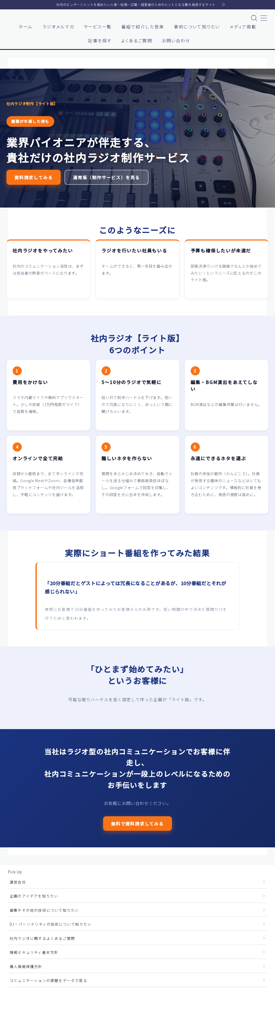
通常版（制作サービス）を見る (106, 177)
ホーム (25, 26)
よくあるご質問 (136, 40)
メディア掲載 (243, 26)
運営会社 (18, 882)
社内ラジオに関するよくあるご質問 (42, 938)
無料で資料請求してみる (137, 823)
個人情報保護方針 (26, 966)
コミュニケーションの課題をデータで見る (48, 980)
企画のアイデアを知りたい (34, 896)
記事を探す (100, 40)
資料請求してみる (34, 177)
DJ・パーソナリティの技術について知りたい (51, 924)
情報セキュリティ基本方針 (34, 952)
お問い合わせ (176, 40)
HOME (14, 999)
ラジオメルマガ (58, 26)
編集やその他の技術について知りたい (44, 910)
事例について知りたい (197, 26)
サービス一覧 (98, 26)
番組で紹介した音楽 (142, 26)
